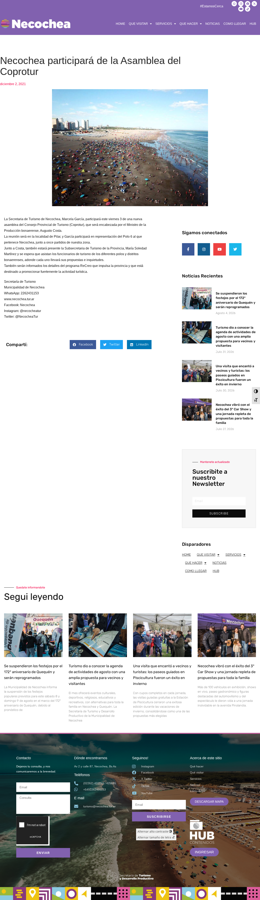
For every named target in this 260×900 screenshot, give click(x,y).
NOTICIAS (212, 23)
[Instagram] (241, 3)
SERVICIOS (163, 23)
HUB (253, 23)
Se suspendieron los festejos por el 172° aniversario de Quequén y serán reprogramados (33, 672)
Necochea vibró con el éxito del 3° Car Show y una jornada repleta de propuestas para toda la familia (234, 414)
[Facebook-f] (188, 249)
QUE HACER (189, 23)
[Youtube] (241, 9)
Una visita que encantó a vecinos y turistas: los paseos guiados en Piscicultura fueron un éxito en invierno (235, 375)
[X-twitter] (254, 3)
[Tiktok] (247, 9)
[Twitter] (235, 249)
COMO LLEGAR (234, 23)
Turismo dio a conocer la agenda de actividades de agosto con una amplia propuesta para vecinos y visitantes (236, 337)
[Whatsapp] (234, 3)
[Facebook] (247, 3)
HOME (120, 23)
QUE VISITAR (138, 23)
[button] (83, 344)
